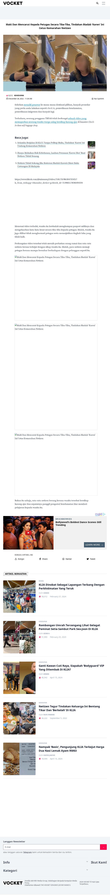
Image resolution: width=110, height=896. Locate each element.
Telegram (27, 852)
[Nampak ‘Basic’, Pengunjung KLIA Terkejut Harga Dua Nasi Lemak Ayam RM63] (19, 759)
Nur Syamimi (99, 99)
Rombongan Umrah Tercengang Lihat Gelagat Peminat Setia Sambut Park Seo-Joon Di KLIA (69, 627)
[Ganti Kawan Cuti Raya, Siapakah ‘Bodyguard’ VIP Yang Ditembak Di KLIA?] (19, 678)
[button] (103, 3)
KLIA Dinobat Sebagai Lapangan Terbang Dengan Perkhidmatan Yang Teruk (71, 586)
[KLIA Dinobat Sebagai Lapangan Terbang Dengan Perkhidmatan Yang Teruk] (19, 596)
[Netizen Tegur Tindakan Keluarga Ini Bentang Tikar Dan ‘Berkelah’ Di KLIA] (19, 718)
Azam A (46, 633)
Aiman (46, 593)
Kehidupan (19, 95)
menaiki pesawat (32, 104)
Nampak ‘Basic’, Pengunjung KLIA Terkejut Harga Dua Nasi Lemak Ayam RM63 (71, 748)
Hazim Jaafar (49, 755)
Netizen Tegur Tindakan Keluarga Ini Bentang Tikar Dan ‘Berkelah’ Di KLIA (69, 708)
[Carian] (97, 3)
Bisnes (41, 581)
